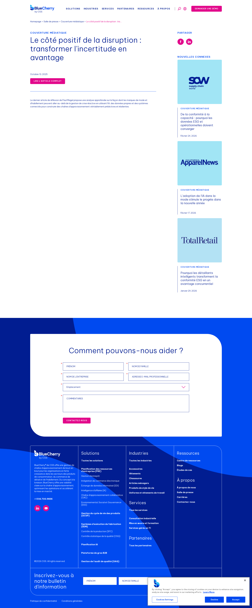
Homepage (35, 21)
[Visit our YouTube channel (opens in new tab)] (46, 508)
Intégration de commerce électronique (100, 481)
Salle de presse (51, 21)
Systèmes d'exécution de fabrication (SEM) (101, 525)
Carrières (182, 497)
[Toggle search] (179, 8)
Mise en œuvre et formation (144, 523)
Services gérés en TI (140, 528)
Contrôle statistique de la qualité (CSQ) (100, 536)
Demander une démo (206, 9)
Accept (235, 599)
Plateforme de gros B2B (94, 553)
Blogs (180, 465)
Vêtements (135, 473)
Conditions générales (72, 601)
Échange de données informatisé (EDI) (100, 485)
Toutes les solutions (92, 460)
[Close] (245, 580)
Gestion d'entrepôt (90, 476)
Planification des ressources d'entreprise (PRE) (96, 470)
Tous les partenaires (140, 545)
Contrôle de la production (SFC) (97, 531)
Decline (214, 599)
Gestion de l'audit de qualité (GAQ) (100, 561)
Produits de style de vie (141, 488)
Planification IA (89, 544)
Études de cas (184, 470)
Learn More (209, 592)
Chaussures (135, 478)
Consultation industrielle (142, 518)
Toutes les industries (140, 460)
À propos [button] (164, 8)
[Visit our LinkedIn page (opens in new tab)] (37, 508)
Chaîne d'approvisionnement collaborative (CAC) (102, 496)
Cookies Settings (164, 599)
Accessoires (135, 469)
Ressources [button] (146, 8)
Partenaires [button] (125, 8)
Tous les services (138, 510)
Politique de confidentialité (43, 601)
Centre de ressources (188, 460)
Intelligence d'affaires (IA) (93, 490)
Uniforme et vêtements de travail (146, 492)
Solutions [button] (73, 8)
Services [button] (108, 8)
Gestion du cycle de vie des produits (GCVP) (100, 514)
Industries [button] (91, 8)
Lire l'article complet (48, 81)
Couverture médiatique (72, 21)
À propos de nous (186, 487)
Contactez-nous (76, 420)
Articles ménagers (139, 483)
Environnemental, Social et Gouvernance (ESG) (101, 503)
